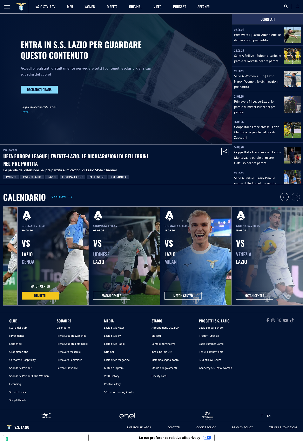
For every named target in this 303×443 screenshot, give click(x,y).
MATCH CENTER (40, 286)
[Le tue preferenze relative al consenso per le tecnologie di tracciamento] (7, 439)
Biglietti (40, 295)
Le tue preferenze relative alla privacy (169, 438)
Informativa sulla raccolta (112, 438)
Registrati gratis (39, 89)
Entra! (25, 112)
